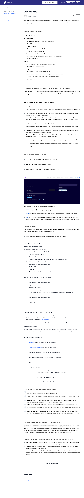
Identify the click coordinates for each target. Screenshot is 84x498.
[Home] (5, 2)
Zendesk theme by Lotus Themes (10, 493)
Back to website (61, 2)
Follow (77, 15)
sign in (28, 480)
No (54, 466)
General (8, 7)
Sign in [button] (78, 2)
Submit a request (70, 2)
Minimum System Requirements (10, 13)
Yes (50, 466)
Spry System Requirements (9, 16)
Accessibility (6, 20)
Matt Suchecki (31, 15)
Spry (5, 7)
